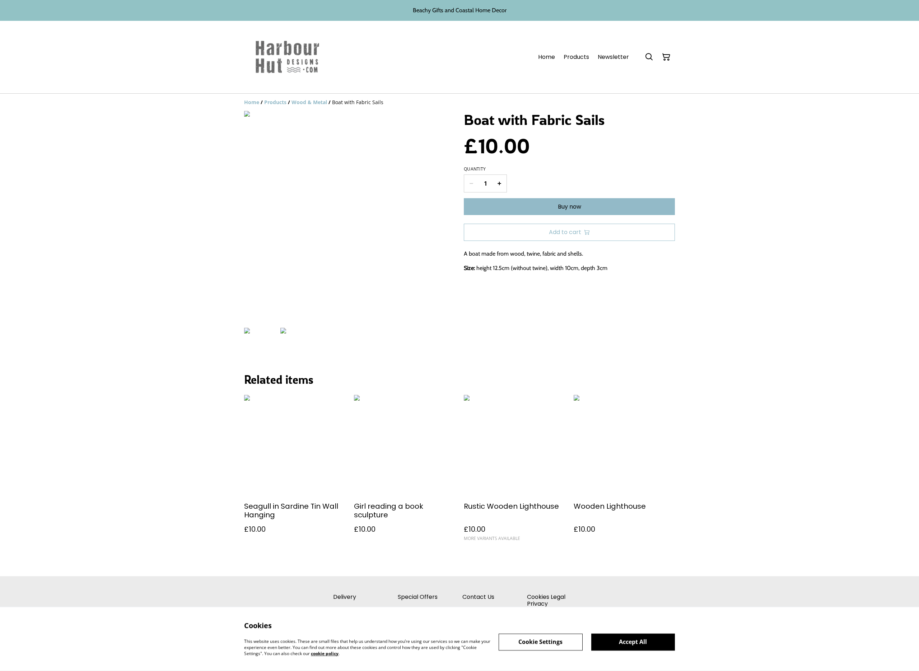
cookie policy (325, 653)
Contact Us (478, 597)
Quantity (475, 169)
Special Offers (418, 597)
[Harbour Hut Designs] (287, 57)
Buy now (569, 206)
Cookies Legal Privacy (546, 600)
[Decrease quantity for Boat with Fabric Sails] (471, 183)
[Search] (649, 57)
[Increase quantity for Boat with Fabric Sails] (499, 183)
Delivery (344, 597)
